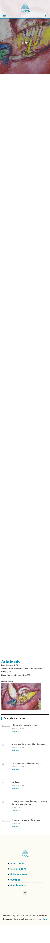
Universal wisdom (18, 874)
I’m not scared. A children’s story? (26, 763)
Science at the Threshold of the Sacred (29, 744)
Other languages (18, 885)
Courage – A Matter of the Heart (26, 820)
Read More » (16, 731)
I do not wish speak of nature (24, 725)
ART (27, 43)
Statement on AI (18, 869)
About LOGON (17, 863)
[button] (4, 16)
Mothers (15, 782)
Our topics (15, 880)
